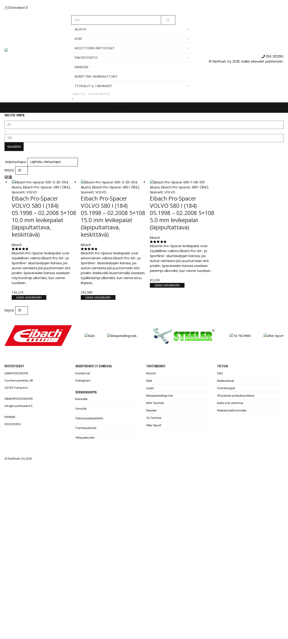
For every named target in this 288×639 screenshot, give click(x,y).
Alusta (80, 29)
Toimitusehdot (85, 428)
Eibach (151, 373)
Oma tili (78, 94)
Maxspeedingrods (159, 395)
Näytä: (9, 170)
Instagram (82, 380)
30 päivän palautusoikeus (235, 395)
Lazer (150, 388)
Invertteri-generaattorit (96, 76)
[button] (6, 177)
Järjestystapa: (15, 162)
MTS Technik (155, 403)
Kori (78, 38)
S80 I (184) (62, 187)
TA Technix (153, 418)
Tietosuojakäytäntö (89, 418)
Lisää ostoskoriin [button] (29, 297)
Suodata (14, 146)
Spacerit (18, 192)
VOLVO (31, 192)
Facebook (82, 373)
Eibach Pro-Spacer (37, 187)
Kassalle (81, 399)
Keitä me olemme (230, 403)
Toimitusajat (226, 388)
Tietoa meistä (99, 94)
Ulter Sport (153, 425)
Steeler (151, 410)
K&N (149, 381)
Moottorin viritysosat (95, 48)
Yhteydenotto (85, 438)
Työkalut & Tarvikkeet (93, 86)
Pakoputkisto (86, 57)
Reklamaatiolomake (232, 410)
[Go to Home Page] (5, 107)
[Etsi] (168, 20)
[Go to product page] (44, 182)
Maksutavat (225, 381)
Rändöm (81, 67)
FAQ (220, 373)
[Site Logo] (32, 59)
